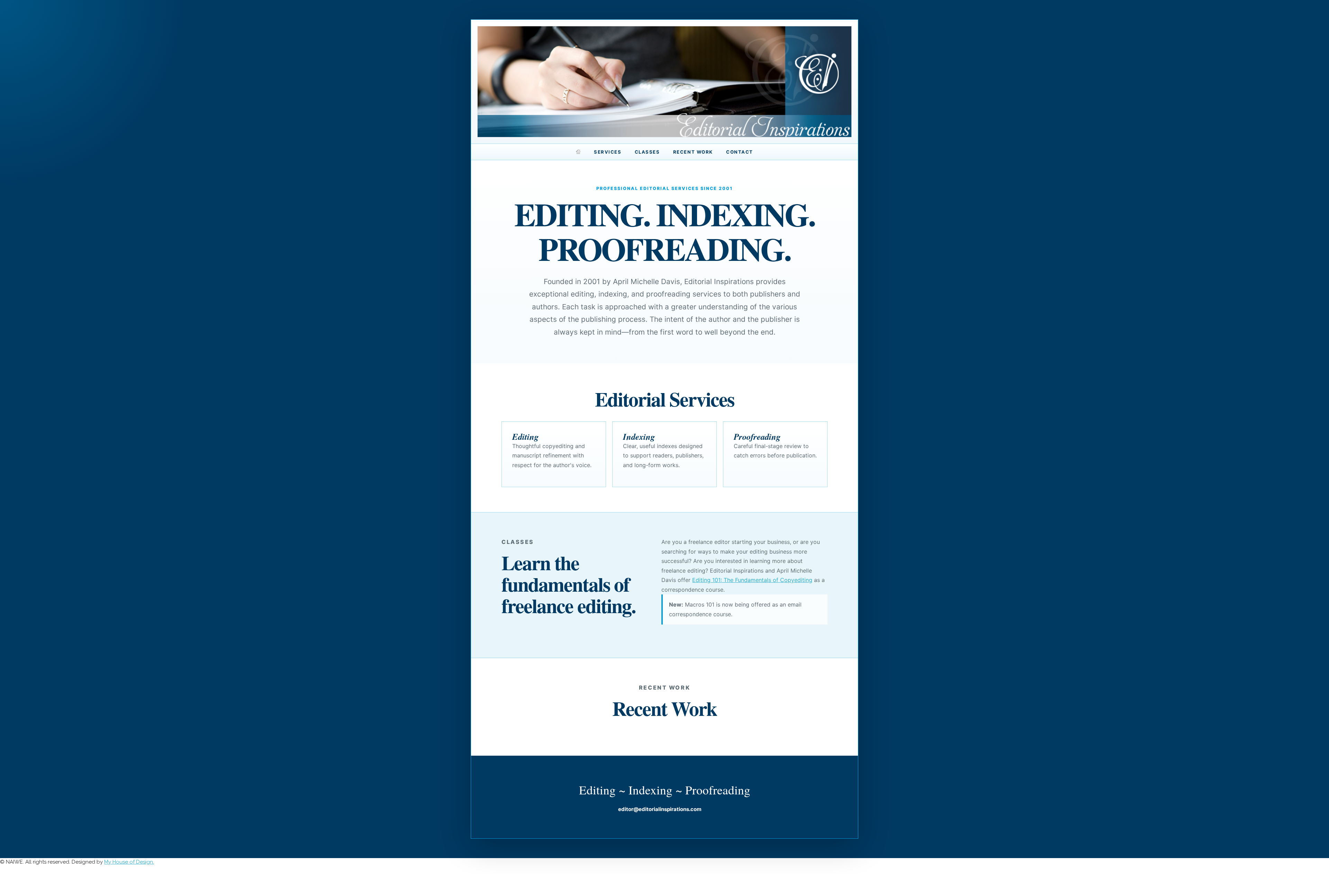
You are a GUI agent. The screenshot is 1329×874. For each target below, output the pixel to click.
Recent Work (693, 152)
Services (608, 152)
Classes (647, 152)
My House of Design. (129, 862)
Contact (739, 152)
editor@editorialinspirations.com (660, 809)
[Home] (578, 151)
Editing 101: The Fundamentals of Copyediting (752, 579)
